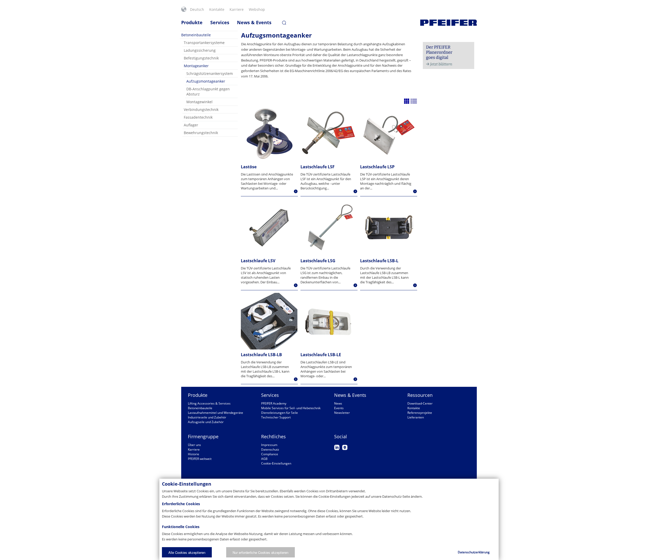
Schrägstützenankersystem (209, 73)
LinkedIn (337, 447)
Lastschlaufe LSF (317, 167)
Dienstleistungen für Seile (279, 412)
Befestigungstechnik (201, 58)
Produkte (192, 22)
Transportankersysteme (204, 42)
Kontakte (216, 9)
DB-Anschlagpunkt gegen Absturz (208, 91)
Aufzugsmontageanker (205, 81)
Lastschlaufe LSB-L (379, 261)
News (338, 403)
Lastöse (249, 167)
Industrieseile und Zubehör (207, 417)
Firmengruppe (203, 436)
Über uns (194, 445)
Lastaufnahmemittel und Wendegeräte (215, 412)
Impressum (269, 445)
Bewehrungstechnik (201, 132)
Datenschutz (270, 449)
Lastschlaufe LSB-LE (320, 354)
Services (219, 22)
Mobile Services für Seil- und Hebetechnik (291, 408)
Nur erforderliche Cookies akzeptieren (260, 552)
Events (339, 408)
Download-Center (420, 403)
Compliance (269, 454)
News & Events (254, 22)
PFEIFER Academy (273, 403)
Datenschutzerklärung (474, 552)
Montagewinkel (199, 101)
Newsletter (342, 412)
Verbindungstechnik (201, 109)
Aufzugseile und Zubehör (206, 422)
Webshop (257, 9)
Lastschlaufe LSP (377, 167)
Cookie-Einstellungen (276, 463)
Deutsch (197, 9)
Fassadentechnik (198, 117)
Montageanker (196, 65)
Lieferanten (415, 417)
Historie (193, 454)
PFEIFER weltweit (200, 459)
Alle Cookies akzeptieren (186, 552)
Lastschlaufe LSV (258, 261)
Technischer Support (276, 417)
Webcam (345, 447)
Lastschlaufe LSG (317, 261)
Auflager (191, 124)
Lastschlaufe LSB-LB (261, 354)
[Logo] (448, 23)
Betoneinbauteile (196, 34)
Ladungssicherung (200, 50)
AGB (264, 459)
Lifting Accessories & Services (209, 403)
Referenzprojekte (419, 412)
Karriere (237, 9)
